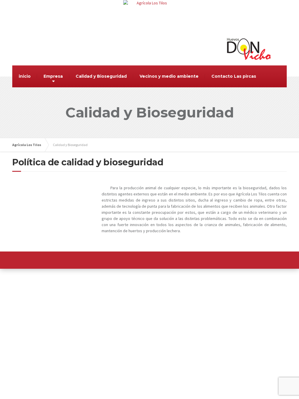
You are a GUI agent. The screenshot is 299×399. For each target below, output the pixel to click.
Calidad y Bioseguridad (101, 76)
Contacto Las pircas (233, 76)
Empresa (53, 76)
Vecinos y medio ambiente (169, 76)
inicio (25, 76)
